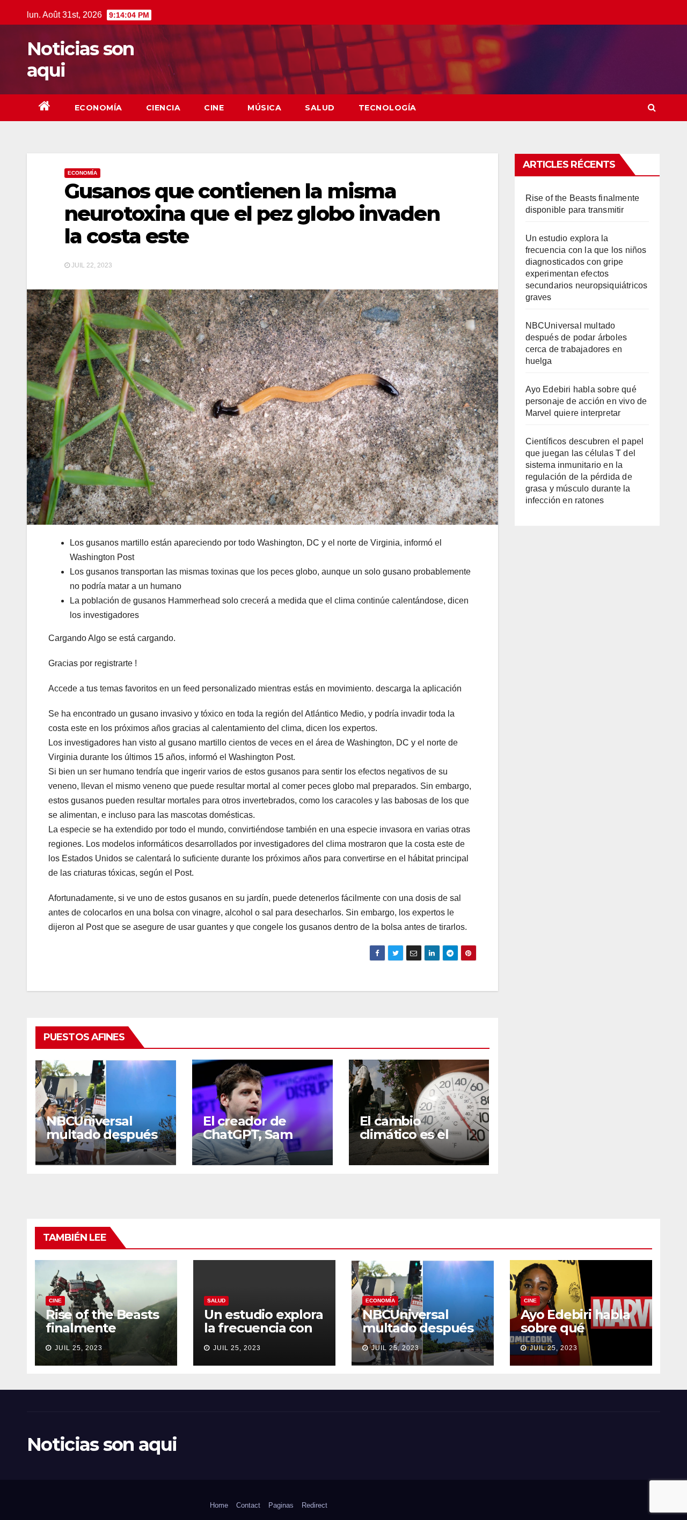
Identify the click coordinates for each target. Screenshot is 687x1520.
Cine (214, 108)
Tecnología (387, 108)
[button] (652, 107)
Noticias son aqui (80, 59)
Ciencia (163, 108)
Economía (98, 108)
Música (264, 108)
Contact (248, 1505)
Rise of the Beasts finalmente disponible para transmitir (102, 1334)
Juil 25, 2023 (79, 1348)
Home (219, 1505)
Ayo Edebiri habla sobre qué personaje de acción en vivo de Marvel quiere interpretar (586, 401)
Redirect (314, 1505)
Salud (320, 108)
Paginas (281, 1505)
